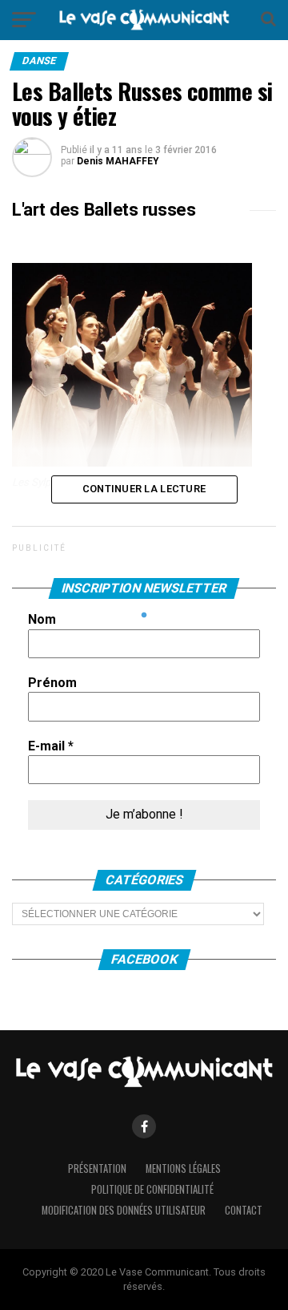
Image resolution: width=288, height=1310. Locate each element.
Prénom (52, 682)
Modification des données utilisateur (124, 1210)
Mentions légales (183, 1168)
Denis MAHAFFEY (118, 161)
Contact (243, 1210)
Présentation (97, 1168)
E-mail (51, 746)
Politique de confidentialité (152, 1189)
